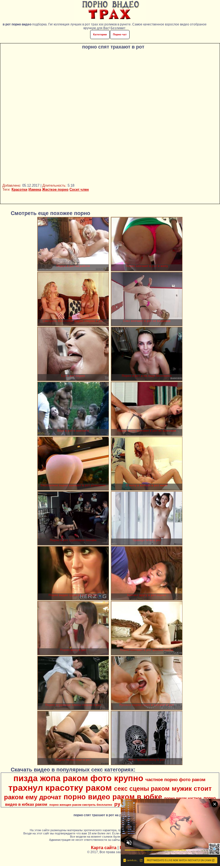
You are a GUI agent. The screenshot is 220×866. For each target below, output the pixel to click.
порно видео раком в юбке (113, 797)
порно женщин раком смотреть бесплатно (80, 804)
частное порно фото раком (175, 779)
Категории (100, 34)
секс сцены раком (142, 788)
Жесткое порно (55, 189)
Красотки (19, 189)
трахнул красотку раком (60, 788)
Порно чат (120, 34)
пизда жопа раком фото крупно (78, 778)
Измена (34, 189)
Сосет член (79, 189)
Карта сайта (103, 847)
